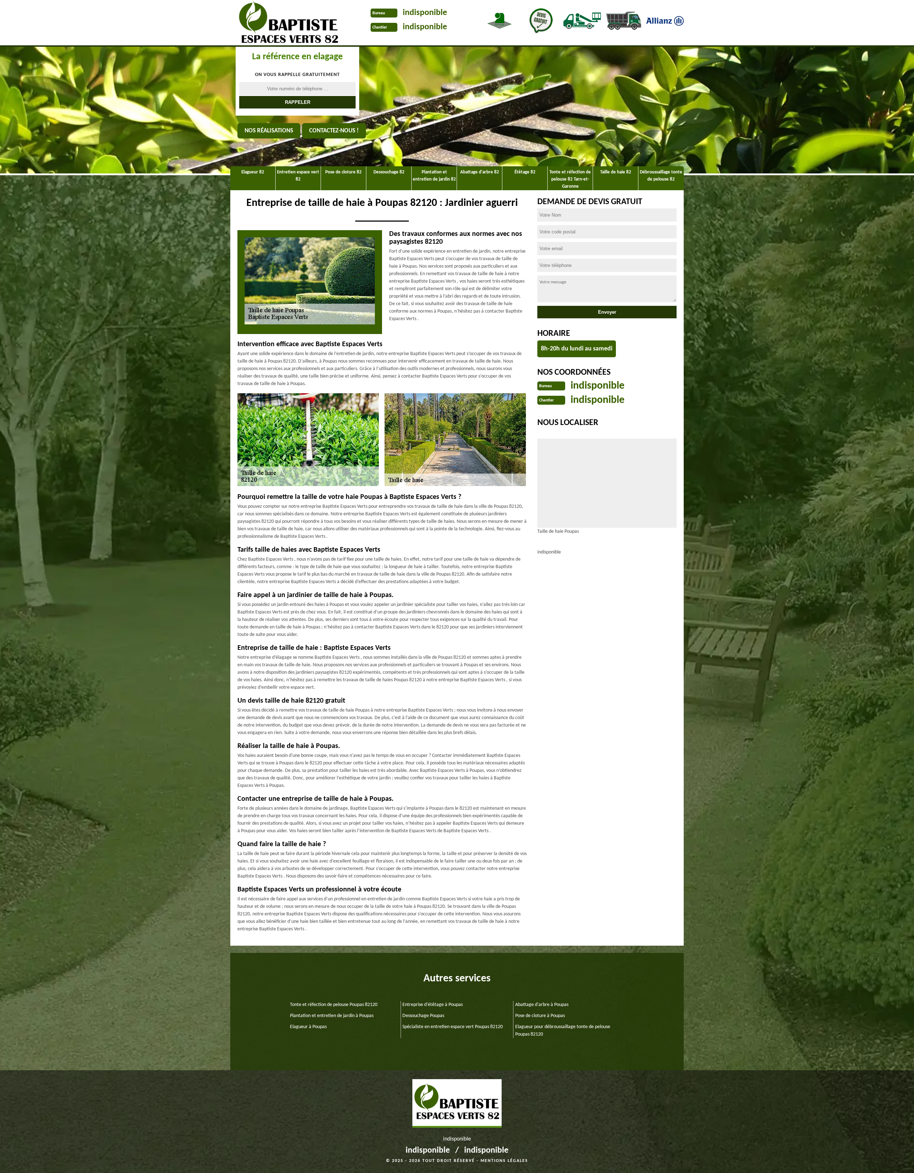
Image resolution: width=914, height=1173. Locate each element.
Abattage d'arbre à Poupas (541, 1004)
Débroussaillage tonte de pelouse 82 (661, 176)
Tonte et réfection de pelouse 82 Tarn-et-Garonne (570, 179)
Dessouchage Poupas (423, 1015)
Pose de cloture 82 (343, 172)
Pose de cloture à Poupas (540, 1015)
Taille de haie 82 (615, 172)
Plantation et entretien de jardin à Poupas (331, 1015)
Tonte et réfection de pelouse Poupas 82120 (333, 1004)
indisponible (425, 13)
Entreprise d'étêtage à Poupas (432, 1004)
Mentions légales (504, 1161)
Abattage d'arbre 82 (479, 172)
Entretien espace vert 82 (298, 176)
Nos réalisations (269, 131)
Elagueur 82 (252, 172)
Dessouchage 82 (389, 172)
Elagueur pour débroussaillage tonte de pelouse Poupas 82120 (562, 1030)
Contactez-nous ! (334, 131)
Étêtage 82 (525, 172)
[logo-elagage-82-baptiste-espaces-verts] (286, 23)
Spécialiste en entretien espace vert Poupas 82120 (452, 1027)
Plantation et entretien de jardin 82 (434, 176)
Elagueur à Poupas (308, 1027)
